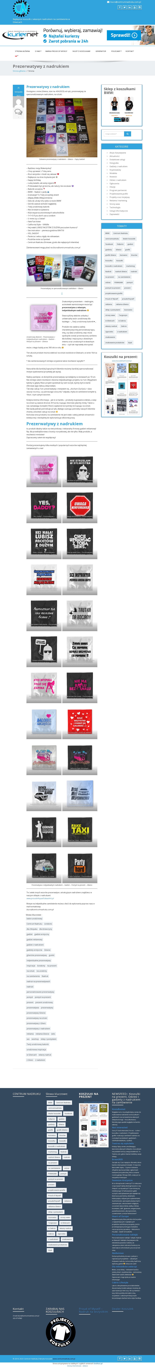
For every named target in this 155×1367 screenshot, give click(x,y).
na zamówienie (33, 976)
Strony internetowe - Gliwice (77, 1366)
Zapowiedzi (114, 214)
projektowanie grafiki (113, 293)
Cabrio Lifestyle (120, 1282)
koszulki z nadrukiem (113, 266)
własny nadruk (45, 1055)
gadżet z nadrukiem (35, 944)
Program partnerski (118, 190)
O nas (37, 51)
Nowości (113, 177)
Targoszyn (123, 315)
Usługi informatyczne (119, 211)
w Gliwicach (32, 1055)
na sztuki (30, 971)
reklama (30, 1034)
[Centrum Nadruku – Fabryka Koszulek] (44, 8)
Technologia (115, 207)
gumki (51, 955)
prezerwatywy (47, 1007)
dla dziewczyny (45, 929)
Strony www (115, 204)
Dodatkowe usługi (117, 159)
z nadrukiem (122, 332)
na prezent (52, 965)
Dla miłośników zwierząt (124, 1266)
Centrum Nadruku (34, 924)
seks (53, 1034)
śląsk (130, 342)
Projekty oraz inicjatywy (120, 197)
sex (28, 1039)
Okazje (112, 187)
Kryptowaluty (115, 170)
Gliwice (47, 950)
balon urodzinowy (34, 918)
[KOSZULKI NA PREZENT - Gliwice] (122, 388)
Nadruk (45, 976)
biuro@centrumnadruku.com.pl (125, 2)
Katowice (123, 255)
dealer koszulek (129, 239)
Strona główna (22, 51)
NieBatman (118, 1253)
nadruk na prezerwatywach (38, 981)
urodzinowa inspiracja (36, 1049)
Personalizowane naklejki (125, 1234)
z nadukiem (40, 1060)
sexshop (35, 1039)
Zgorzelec (109, 332)
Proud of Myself (111, 299)
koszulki (119, 260)
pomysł (30, 997)
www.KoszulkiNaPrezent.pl (122, 361)
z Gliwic (30, 1060)
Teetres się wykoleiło (123, 1143)
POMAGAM (118, 282)
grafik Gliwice (110, 255)
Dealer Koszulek (123, 1309)
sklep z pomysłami (48, 1039)
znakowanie (110, 337)
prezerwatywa (33, 1007)
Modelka (113, 173)
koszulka (108, 260)
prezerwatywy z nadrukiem (38, 1028)
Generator (101, 51)
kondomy (41, 965)
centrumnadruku (112, 239)
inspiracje (31, 965)
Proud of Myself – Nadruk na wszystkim (93, 1310)
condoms (48, 924)
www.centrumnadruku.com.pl (64, 1359)
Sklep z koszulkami (81, 51)
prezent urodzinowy (44, 1002)
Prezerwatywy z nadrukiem (48, 87)
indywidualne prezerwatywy (39, 960)
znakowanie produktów (114, 342)
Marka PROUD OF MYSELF (56, 51)
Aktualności (114, 156)
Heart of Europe (120, 1216)
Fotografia (114, 163)
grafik (127, 250)
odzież (108, 282)
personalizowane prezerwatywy (40, 992)
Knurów (134, 255)
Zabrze (124, 326)
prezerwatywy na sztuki (37, 1018)
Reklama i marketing (118, 200)
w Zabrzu (122, 321)
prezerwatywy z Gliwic (36, 1023)
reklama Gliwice (42, 1034)
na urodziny (42, 971)
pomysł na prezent (43, 997)
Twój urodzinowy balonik (38, 1044)
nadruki (30, 986)
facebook (109, 244)
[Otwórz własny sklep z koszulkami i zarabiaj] (60, 1332)
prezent (30, 1002)
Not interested (119, 1127)
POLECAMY (115, 51)
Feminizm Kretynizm (122, 1180)
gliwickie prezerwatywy (37, 955)
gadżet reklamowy (34, 939)
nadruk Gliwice (121, 271)
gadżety (108, 250)
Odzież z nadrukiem (118, 180)
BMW (107, 233)
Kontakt (130, 51)
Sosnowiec (128, 310)
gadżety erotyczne (34, 950)
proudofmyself (128, 299)
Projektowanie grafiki (119, 194)
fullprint (120, 244)
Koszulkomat (118, 1109)
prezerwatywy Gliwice (36, 1013)
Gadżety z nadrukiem (118, 166)
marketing (130, 266)
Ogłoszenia (114, 183)
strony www (110, 315)
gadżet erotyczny (41, 934)
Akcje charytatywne (118, 153)
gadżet (29, 934)
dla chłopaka (32, 929)
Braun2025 (117, 1159)
